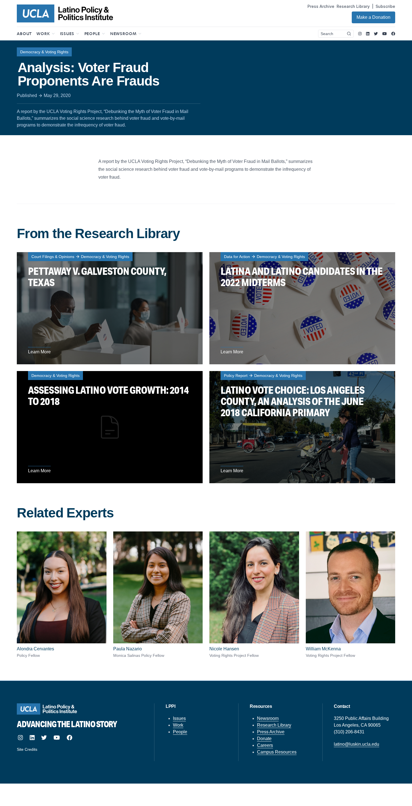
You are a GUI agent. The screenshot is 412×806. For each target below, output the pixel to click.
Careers (265, 745)
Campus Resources (277, 752)
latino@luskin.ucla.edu (356, 744)
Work (178, 725)
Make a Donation (373, 17)
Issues (179, 718)
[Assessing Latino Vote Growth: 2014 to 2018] (110, 427)
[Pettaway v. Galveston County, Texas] (110, 308)
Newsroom (268, 718)
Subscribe (385, 6)
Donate (264, 738)
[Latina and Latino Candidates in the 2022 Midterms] (302, 308)
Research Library (353, 6)
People (180, 731)
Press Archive (320, 6)
